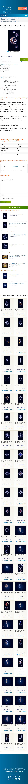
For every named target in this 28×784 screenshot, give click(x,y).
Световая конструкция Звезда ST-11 (20, 461)
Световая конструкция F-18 (7, 631)
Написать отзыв (14, 64)
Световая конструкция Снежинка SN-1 (6, 423)
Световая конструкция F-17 (7, 649)
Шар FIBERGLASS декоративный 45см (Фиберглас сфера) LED (17, 256)
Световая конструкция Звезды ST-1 (6, 347)
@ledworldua (8, 12)
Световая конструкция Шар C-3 (6, 328)
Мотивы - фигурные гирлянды (8, 231)
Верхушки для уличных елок (7, 270)
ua (5, 6)
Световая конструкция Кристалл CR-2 (6, 725)
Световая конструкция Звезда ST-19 (20, 649)
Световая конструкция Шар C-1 (6, 310)
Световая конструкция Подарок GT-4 (6, 612)
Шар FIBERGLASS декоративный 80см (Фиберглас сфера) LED (17, 264)
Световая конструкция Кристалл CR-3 (20, 725)
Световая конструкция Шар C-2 (20, 310)
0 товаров (23, 8)
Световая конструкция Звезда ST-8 (20, 404)
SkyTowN (21, 771)
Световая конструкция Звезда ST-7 (6, 404)
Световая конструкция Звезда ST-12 (6, 479)
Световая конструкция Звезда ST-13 (20, 479)
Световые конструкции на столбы (9, 210)
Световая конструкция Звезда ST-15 (20, 498)
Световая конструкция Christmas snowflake (20, 555)
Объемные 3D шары (6, 252)
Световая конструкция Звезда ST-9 (20, 442)
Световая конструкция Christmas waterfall (20, 536)
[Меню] (26, 15)
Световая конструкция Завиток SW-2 (20, 687)
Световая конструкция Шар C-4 (16, 214)
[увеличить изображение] (14, 30)
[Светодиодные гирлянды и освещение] (2, 18)
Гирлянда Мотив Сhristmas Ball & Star (17, 234)
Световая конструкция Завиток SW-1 (6, 687)
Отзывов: (7, 64)
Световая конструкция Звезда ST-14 (6, 498)
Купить (23, 59)
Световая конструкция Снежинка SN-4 (20, 744)
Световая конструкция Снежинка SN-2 (17, 224)
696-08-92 (6, 10)
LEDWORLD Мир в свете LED (14, 3)
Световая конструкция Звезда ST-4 (20, 366)
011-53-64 (6, 8)
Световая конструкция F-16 (7, 668)
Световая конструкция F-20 (7, 593)
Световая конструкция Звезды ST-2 (20, 347)
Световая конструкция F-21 (20, 593)
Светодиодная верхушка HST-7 (16, 274)
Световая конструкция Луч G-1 (6, 744)
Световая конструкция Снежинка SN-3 (6, 442)
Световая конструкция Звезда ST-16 (6, 517)
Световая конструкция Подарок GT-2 (6, 555)
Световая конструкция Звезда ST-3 (6, 366)
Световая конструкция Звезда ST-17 (20, 517)
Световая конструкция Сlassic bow (20, 612)
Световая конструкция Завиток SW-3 (6, 706)
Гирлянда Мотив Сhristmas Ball (16, 244)
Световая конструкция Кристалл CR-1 (20, 706)
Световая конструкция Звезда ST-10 (6, 461)
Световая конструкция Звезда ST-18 (20, 631)
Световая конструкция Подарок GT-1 (6, 536)
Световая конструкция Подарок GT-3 (20, 574)
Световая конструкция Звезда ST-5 (6, 385)
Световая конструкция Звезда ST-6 (20, 385)
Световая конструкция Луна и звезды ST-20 (20, 668)
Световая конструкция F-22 (7, 574)
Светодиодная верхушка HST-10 (16, 283)
